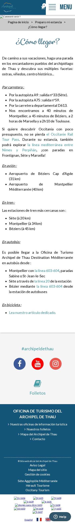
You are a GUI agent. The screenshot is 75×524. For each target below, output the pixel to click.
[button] (43, 8)
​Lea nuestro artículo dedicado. (32, 313)
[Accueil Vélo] (29, 501)
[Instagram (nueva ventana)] (56, 364)
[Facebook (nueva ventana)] (20, 364)
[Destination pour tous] (38, 511)
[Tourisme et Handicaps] (56, 498)
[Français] (39, 520)
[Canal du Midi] (56, 508)
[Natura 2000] (19, 508)
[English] (48, 520)
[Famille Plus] (38, 508)
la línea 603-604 (47, 271)
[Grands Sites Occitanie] (55, 505)
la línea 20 (42, 281)
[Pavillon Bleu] (47, 501)
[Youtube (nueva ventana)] (38, 364)
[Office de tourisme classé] (19, 498)
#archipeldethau (38, 348)
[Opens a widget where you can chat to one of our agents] (60, 517)
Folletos (38, 393)
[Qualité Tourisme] (28, 505)
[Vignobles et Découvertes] (38, 498)
